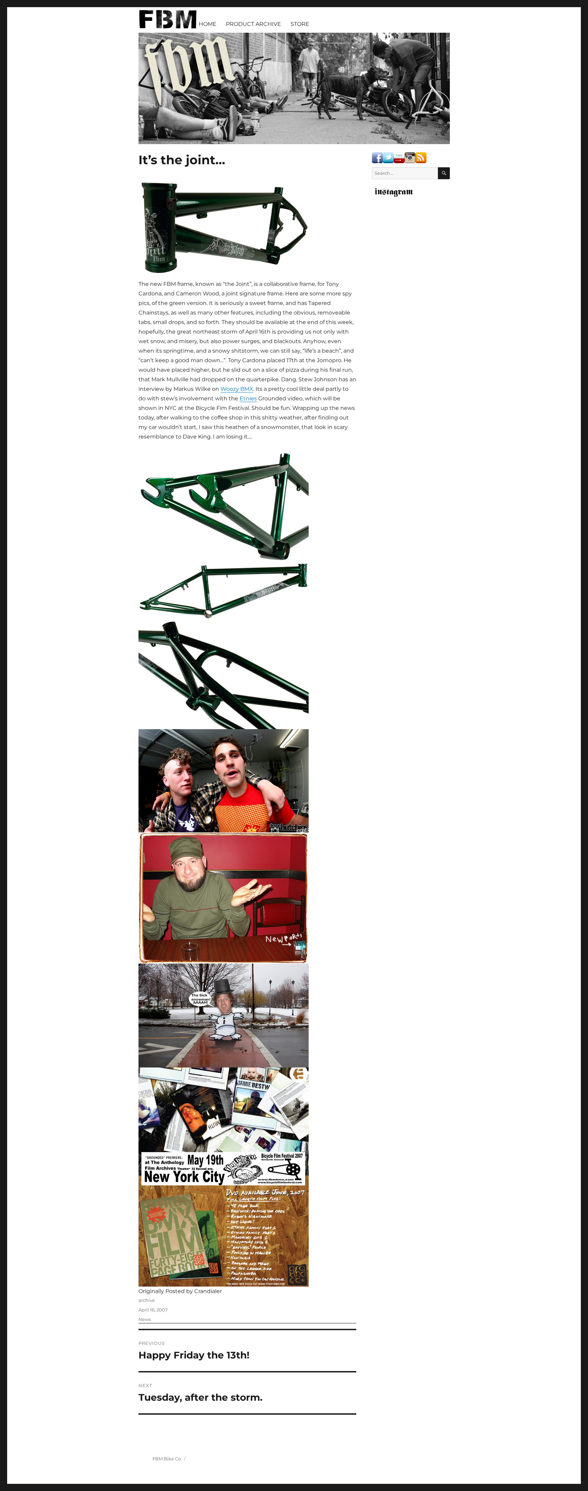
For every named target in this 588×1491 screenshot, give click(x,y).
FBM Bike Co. (167, 1458)
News (144, 1319)
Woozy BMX (236, 389)
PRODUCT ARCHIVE (253, 24)
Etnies (248, 398)
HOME (207, 24)
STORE (300, 24)
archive (146, 1300)
